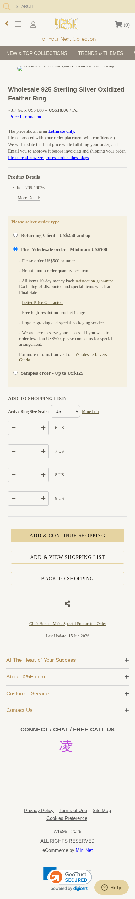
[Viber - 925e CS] (49, 778)
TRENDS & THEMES (100, 53)
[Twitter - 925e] (49, 761)
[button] (67, 878)
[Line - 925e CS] (86, 761)
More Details (29, 197)
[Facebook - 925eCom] (87, 745)
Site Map (102, 810)
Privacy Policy (39, 810)
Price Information (25, 117)
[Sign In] (34, 25)
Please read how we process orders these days (48, 157)
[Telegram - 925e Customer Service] (67, 778)
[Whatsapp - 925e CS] (67, 761)
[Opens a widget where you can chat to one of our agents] (111, 888)
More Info (90, 411)
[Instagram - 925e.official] (67, 745)
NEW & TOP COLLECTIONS (36, 53)
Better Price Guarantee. (42, 302)
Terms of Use (73, 810)
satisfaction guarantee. (95, 281)
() (126, 25)
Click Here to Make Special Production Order (67, 623)
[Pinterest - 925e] (48, 745)
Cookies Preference (66, 818)
